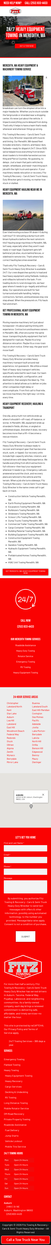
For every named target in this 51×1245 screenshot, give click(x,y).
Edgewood (37, 751)
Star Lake (11, 713)
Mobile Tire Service (15, 1146)
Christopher (12, 703)
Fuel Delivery (12, 1130)
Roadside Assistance (25, 645)
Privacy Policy (15, 1029)
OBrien (10, 744)
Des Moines (37, 717)
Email (7, 855)
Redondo (11, 737)
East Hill (11, 727)
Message (8, 878)
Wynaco (11, 755)
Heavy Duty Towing (25, 650)
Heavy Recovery (13, 1081)
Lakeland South (40, 706)
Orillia (35, 744)
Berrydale (11, 758)
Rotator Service (25, 656)
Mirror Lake (12, 762)
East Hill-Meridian (41, 710)
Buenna (36, 703)
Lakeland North (14, 706)
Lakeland (11, 724)
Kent (9, 710)
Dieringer (36, 762)
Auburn (10, 717)
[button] (31, 806)
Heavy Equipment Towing (25, 672)
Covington (37, 713)
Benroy (35, 755)
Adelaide (36, 724)
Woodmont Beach (15, 730)
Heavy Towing (11, 1070)
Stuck (10, 741)
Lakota (35, 737)
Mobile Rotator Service (16, 1108)
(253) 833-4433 (25, 627)
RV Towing (25, 667)
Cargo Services (13, 1086)
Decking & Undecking (16, 1091)
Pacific (35, 720)
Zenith (10, 751)
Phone (7, 866)
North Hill (36, 741)
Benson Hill (37, 748)
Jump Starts (11, 1135)
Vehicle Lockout (13, 1141)
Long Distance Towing (16, 1102)
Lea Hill (10, 720)
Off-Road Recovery (14, 1113)
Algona (10, 748)
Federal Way (13, 734)
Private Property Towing (17, 1119)
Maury (35, 758)
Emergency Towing (25, 661)
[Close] (43, 794)
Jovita (35, 727)
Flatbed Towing (12, 1064)
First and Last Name (14, 843)
